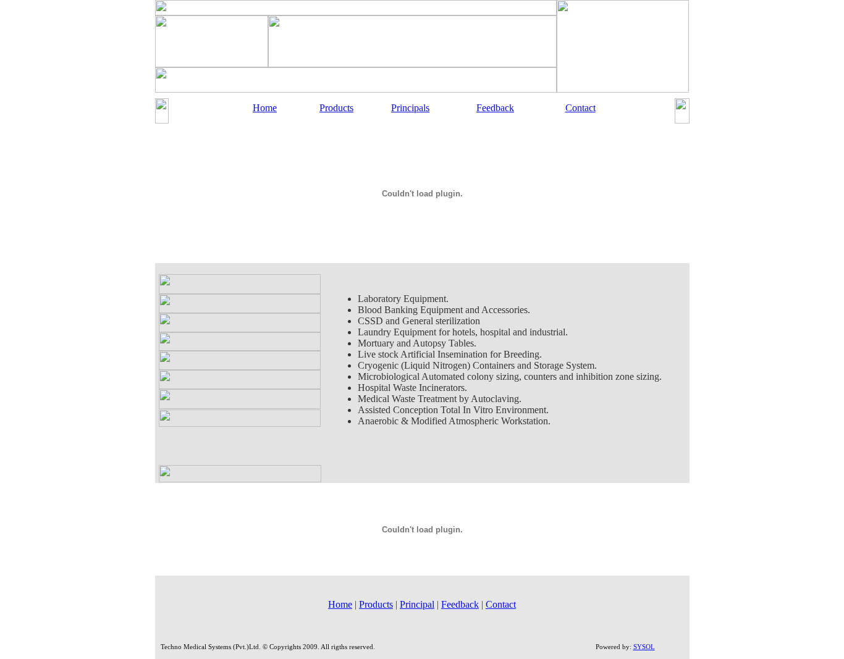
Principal (417, 604)
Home (265, 108)
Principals (410, 108)
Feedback (495, 108)
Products (336, 108)
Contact (580, 108)
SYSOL (644, 646)
